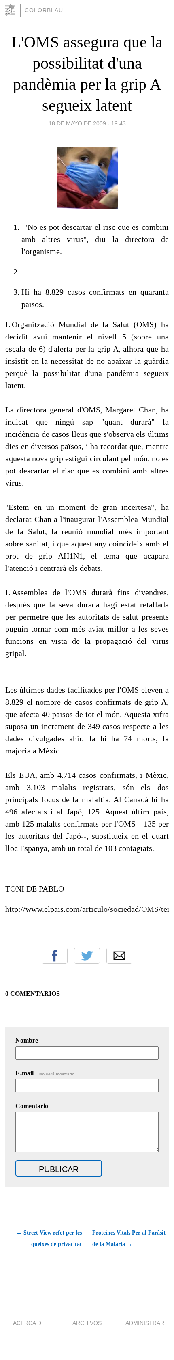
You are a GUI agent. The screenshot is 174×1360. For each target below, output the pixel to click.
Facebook (55, 956)
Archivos (87, 1323)
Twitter (87, 956)
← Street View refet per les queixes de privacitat (48, 1238)
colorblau (44, 10)
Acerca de (29, 1323)
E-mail (45, 1073)
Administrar (144, 1323)
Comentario (31, 1106)
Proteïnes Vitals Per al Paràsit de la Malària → (129, 1238)
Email (119, 956)
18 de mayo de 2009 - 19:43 (87, 123)
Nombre (26, 1040)
